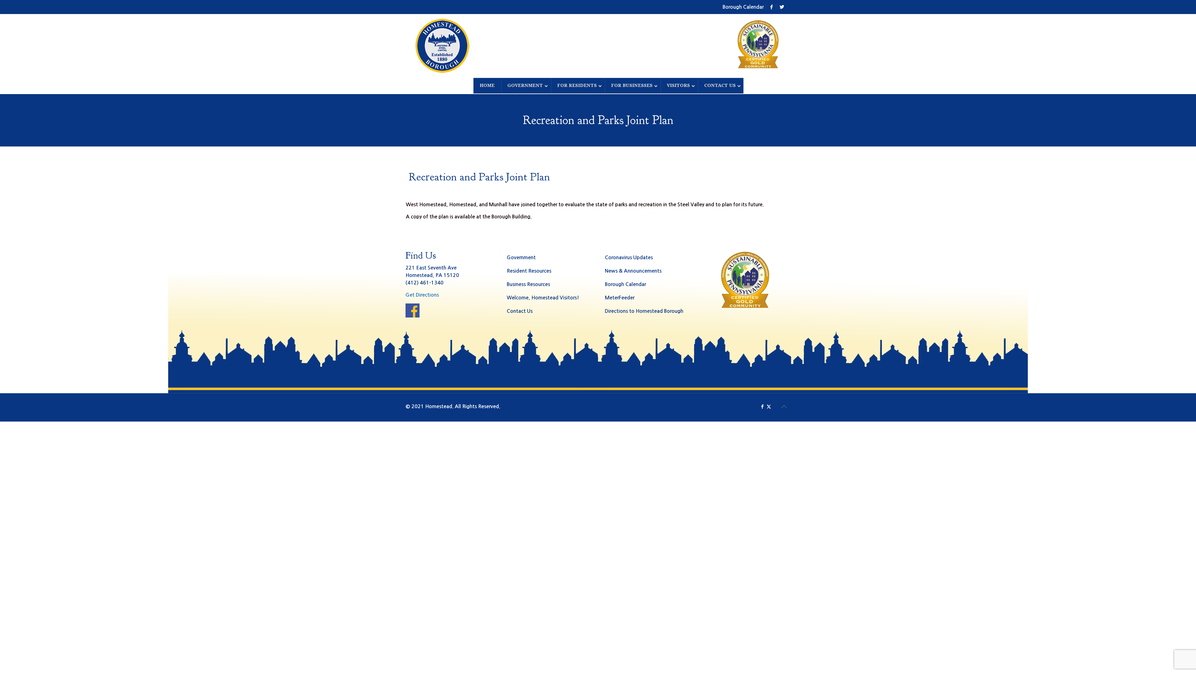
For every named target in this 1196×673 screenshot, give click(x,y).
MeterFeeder (619, 297)
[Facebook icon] (762, 406)
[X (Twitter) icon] (768, 406)
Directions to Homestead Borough (644, 311)
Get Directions (422, 295)
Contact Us (520, 311)
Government (521, 257)
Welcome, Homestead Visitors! (543, 297)
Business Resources (528, 284)
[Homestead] (443, 46)
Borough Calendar (743, 7)
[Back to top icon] (783, 406)
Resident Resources (529, 271)
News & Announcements (633, 271)
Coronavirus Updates (629, 257)
